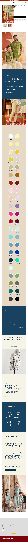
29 (12, 341)
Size (16, 11)
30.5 (17, 339)
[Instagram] (4, 530)
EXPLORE (10, 470)
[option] (8, 14)
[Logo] (13, 2)
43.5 (21, 343)
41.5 (12, 343)
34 (17, 341)
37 (19, 341)
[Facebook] (2, 530)
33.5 (19, 339)
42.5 (17, 343)
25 (12, 339)
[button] (15, 7)
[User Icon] (23, 2)
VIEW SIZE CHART (17, 11)
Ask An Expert (8, 514)
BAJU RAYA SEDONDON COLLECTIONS (14, 0)
